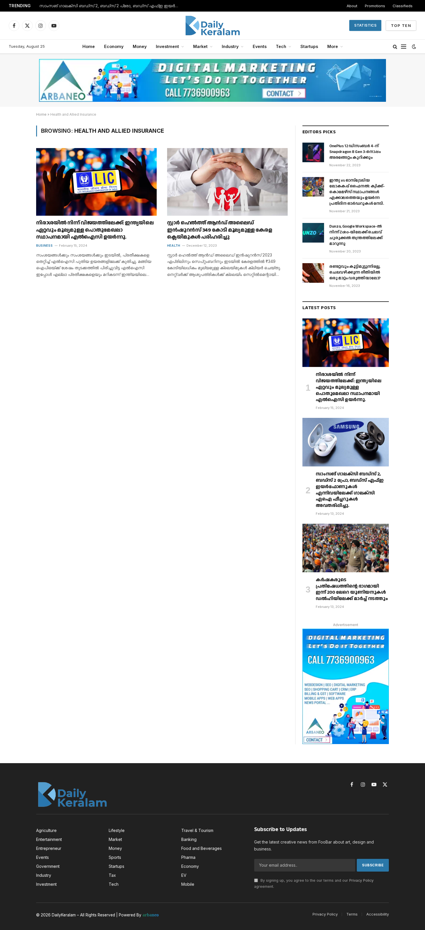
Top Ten (401, 25)
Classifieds (403, 5)
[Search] (395, 46)
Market (200, 46)
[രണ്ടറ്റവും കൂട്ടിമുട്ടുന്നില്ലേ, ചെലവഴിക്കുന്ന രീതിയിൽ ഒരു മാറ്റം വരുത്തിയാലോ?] (313, 273)
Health (173, 245)
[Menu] (403, 46)
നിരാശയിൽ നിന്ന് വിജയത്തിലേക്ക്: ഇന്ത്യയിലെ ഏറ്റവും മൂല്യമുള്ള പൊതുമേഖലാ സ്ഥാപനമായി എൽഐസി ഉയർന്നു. (95, 230)
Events (260, 46)
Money (140, 46)
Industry (230, 46)
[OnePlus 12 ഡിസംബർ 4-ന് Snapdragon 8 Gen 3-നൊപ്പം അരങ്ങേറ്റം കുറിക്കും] (313, 152)
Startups (309, 46)
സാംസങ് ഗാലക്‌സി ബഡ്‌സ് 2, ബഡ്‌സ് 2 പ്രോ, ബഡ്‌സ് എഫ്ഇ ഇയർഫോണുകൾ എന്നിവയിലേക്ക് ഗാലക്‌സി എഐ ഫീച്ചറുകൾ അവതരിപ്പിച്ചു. (111, 5)
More (332, 46)
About (352, 5)
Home (88, 46)
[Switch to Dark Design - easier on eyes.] (413, 46)
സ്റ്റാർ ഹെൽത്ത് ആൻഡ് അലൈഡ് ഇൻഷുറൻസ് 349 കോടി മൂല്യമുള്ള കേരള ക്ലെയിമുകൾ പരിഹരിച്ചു (219, 230)
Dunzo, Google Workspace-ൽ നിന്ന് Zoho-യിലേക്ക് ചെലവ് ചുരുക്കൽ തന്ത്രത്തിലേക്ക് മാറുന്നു (355, 235)
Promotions (375, 5)
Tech (281, 46)
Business (44, 245)
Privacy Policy (361, 880)
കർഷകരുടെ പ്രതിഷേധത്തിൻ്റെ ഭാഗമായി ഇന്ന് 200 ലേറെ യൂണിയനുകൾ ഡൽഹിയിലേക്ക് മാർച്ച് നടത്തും (352, 589)
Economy (113, 46)
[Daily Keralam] (212, 25)
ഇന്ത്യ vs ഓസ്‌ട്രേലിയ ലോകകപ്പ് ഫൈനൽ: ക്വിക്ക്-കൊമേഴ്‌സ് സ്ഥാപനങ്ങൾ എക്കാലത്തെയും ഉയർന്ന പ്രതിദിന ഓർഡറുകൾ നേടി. (357, 192)
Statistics (365, 25)
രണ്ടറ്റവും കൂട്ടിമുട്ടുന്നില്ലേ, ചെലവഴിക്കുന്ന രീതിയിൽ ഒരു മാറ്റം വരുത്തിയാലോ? (354, 272)
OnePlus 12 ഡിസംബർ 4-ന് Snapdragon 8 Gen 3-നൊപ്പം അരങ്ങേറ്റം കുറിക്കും (355, 151)
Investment (167, 46)
